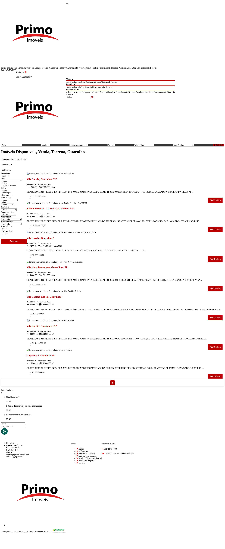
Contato (45, 68)
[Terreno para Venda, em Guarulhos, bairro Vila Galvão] (62, 174)
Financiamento (105, 68)
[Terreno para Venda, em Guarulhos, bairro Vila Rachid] (62, 321)
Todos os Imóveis (73, 82)
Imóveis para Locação (32, 68)
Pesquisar (14, 241)
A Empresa (53, 68)
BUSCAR (219, 145)
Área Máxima (6, 231)
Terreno (113, 82)
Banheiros (5, 207)
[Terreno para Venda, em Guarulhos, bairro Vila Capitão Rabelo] (62, 292)
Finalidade (5, 174)
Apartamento (91, 82)
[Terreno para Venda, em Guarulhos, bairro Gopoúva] (62, 350)
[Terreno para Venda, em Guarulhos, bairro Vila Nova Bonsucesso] (62, 262)
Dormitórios (6, 197)
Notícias (114, 68)
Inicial (3, 68)
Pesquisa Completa (90, 68)
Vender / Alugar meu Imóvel (70, 68)
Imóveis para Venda (15, 68)
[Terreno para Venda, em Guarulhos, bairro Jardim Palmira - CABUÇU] (62, 204)
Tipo (3, 178)
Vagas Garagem (7, 212)
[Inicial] (33, 34)
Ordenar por (6, 193)
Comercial (105, 82)
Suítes (3, 202)
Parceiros (122, 68)
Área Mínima (6, 226)
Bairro (3, 188)
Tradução (20, 72)
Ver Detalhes (215, 200)
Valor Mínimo (6, 217)
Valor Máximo (7, 221)
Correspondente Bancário (147, 68)
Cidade (4, 183)
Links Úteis (131, 68)
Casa (83, 82)
